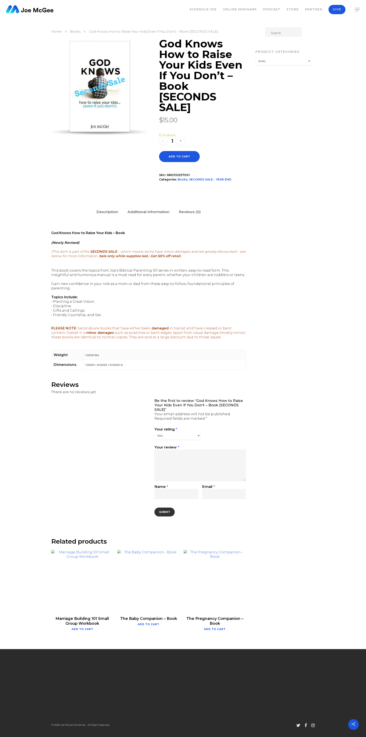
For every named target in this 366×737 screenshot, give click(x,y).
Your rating (165, 429)
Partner (313, 9)
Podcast (271, 9)
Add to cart (179, 156)
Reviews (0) (190, 212)
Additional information (148, 212)
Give (337, 9)
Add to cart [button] (82, 629)
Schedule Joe (203, 9)
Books (75, 31)
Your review (166, 447)
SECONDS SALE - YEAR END (210, 179)
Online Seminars (240, 9)
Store (293, 9)
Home (56, 31)
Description (107, 212)
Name (161, 486)
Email (208, 486)
